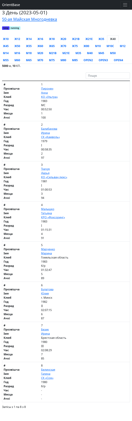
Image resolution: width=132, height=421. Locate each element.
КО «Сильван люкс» (54, 177)
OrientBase (11, 4)
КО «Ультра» (49, 97)
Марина (46, 253)
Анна (44, 93)
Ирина (45, 133)
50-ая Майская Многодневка (29, 19)
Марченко (48, 249)
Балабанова (49, 129)
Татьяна (46, 213)
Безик (45, 329)
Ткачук (45, 169)
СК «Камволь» (50, 137)
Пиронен (47, 88)
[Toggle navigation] (125, 4)
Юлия (45, 293)
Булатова (47, 289)
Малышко (47, 209)
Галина (45, 374)
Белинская (48, 370)
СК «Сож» (47, 378)
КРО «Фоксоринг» (53, 217)
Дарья (45, 173)
